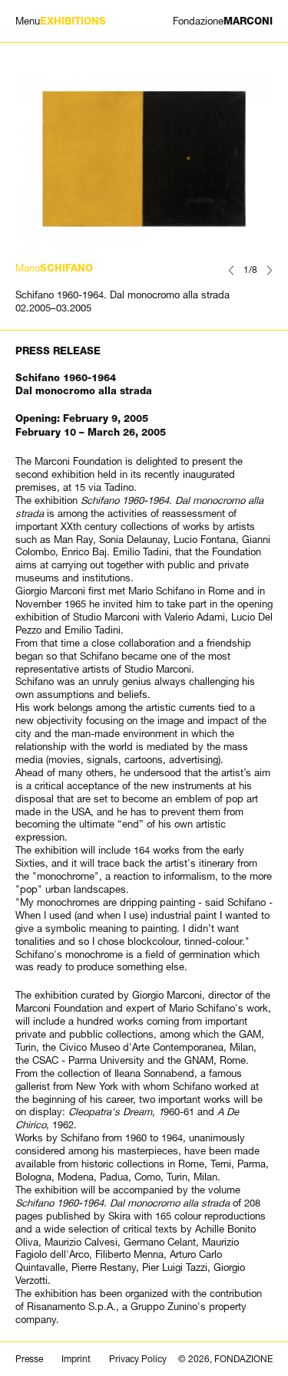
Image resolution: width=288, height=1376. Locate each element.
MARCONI (223, 21)
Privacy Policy (138, 1359)
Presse (29, 1359)
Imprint (76, 1359)
